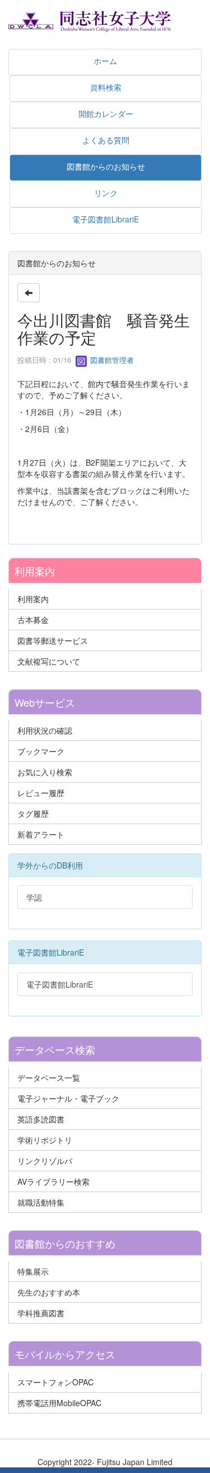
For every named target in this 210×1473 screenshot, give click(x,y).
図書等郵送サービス (52, 640)
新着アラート (40, 834)
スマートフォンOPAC (55, 1382)
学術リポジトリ (44, 1139)
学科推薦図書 (40, 1313)
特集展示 (33, 1271)
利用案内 (33, 598)
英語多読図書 (40, 1119)
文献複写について (48, 661)
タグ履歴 (33, 813)
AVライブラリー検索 (53, 1181)
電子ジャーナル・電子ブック (68, 1098)
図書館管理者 (111, 359)
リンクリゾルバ (44, 1160)
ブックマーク (40, 751)
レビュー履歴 (40, 792)
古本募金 (33, 619)
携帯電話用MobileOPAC (59, 1402)
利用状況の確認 (44, 730)
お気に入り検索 (44, 772)
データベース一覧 (48, 1077)
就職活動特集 (40, 1202)
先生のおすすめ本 (48, 1292)
